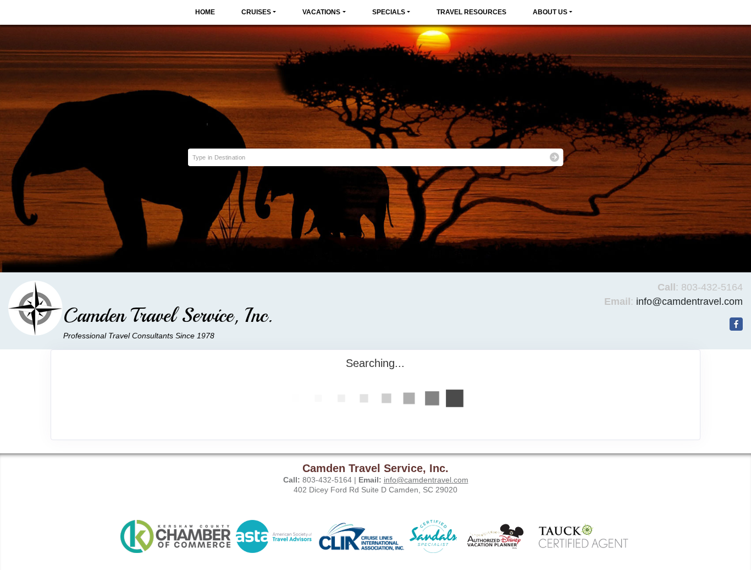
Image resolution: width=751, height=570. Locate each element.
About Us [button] (550, 12)
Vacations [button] (321, 12)
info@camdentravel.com (689, 301)
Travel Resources (471, 12)
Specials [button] (388, 12)
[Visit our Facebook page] (736, 324)
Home (205, 12)
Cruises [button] (256, 12)
